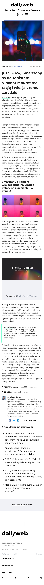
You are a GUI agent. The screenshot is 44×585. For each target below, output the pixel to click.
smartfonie (35, 345)
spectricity (18, 392)
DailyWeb (21, 296)
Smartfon (6, 97)
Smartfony (8, 327)
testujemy (35, 10)
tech (14, 10)
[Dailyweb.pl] (22, 5)
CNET (26, 392)
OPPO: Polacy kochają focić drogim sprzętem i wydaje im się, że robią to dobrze (23, 462)
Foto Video (18, 66)
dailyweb (5, 66)
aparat (15, 387)
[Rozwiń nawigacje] (13, 558)
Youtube (33, 296)
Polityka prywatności (9, 554)
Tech (11, 66)
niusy (6, 10)
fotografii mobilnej (16, 100)
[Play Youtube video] (22, 269)
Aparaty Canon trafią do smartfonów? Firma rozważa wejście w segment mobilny (20, 451)
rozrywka (24, 10)
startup (33, 387)
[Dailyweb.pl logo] (22, 534)
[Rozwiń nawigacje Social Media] (15, 573)
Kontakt (39, 554)
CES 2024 (33, 171)
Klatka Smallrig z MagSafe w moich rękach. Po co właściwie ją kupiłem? (23, 488)
